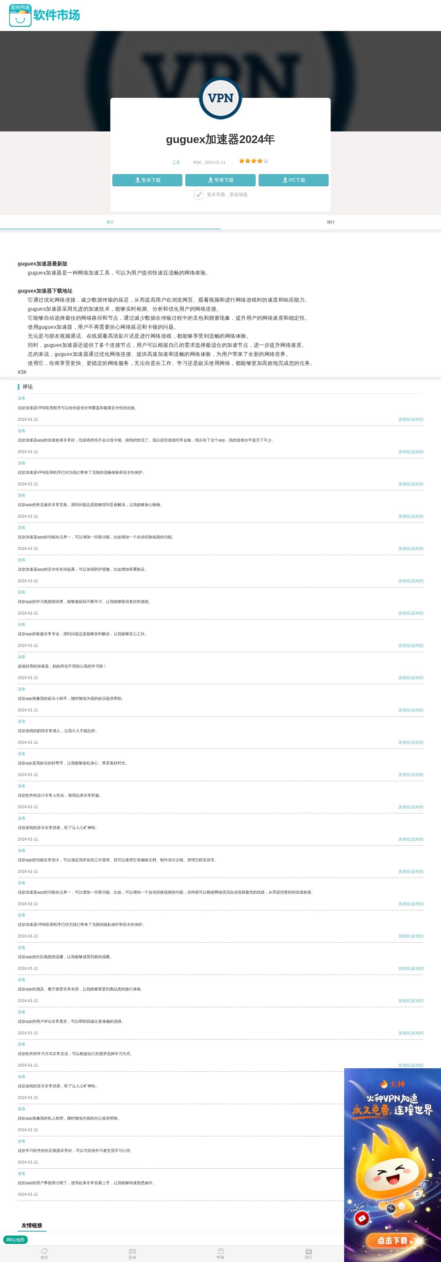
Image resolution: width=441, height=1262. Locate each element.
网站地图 (15, 1239)
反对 (415, 419)
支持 (402, 419)
